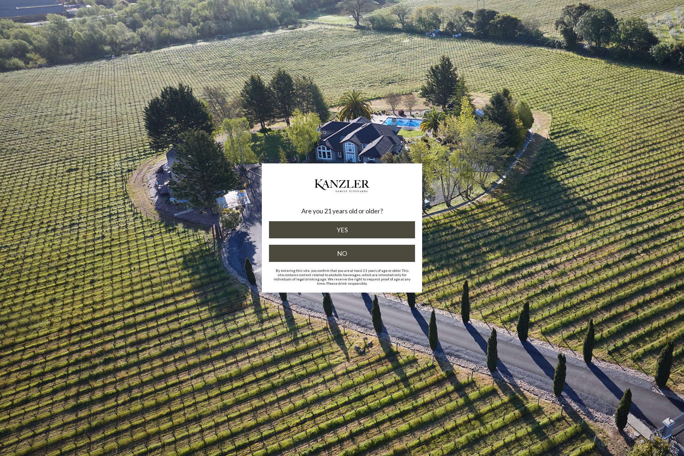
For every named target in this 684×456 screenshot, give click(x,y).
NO (342, 253)
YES (342, 230)
